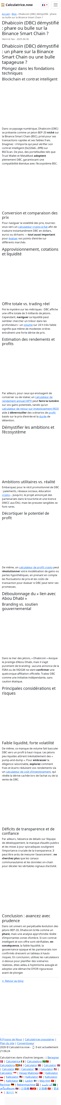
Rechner (5, 1084)
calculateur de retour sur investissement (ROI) (30, 408)
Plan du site (7, 1043)
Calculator (31, 1065)
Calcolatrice (13, 1061)
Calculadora (34, 1061)
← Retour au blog (12, 981)
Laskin (29, 1081)
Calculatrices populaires (39, 1039)
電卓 (56, 1088)
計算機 (25, 1088)
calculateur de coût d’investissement (28, 772)
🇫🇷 (44, 4)
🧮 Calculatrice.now (17, 5)
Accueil (6, 14)
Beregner (53, 1057)
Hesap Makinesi (29, 1073)
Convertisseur (25, 1043)
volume (28, 325)
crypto (6, 495)
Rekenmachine (26, 1084)
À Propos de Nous (11, 1039)
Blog (14, 14)
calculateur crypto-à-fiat (33, 227)
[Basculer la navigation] (55, 5)
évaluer (13, 238)
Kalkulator (51, 1073)
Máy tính (45, 1081)
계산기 (10, 1092)
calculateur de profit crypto (36, 567)
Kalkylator (12, 1081)
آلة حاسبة (47, 1084)
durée (43, 416)
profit (52, 412)
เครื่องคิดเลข (7, 1088)
